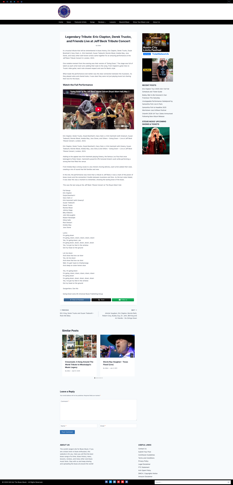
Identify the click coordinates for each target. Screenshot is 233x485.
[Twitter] (14, 1)
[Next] (131, 355)
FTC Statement (143, 467)
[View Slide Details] (157, 70)
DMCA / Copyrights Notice (147, 473)
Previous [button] (165, 77)
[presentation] (79, 346)
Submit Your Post (144, 452)
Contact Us (142, 449)
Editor (68, 371)
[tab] (94, 377)
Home (61, 22)
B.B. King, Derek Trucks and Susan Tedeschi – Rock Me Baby (77, 313)
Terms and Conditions (146, 458)
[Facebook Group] (21, 1)
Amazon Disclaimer (145, 476)
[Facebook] (7, 1)
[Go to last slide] (65, 355)
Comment (65, 401)
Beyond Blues (124, 22)
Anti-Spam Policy (144, 470)
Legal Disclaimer (144, 464)
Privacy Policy (143, 461)
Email (103, 426)
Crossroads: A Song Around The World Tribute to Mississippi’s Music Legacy (79, 364)
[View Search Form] (229, 1)
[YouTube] (3, 1)
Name (63, 426)
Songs (92, 22)
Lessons (113, 22)
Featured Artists (80, 22)
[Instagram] (10, 1)
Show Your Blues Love (141, 22)
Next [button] (169, 77)
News (69, 22)
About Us (156, 22)
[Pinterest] (17, 1)
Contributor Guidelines (146, 455)
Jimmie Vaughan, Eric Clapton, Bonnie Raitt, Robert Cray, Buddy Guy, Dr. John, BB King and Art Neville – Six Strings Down (119, 314)
